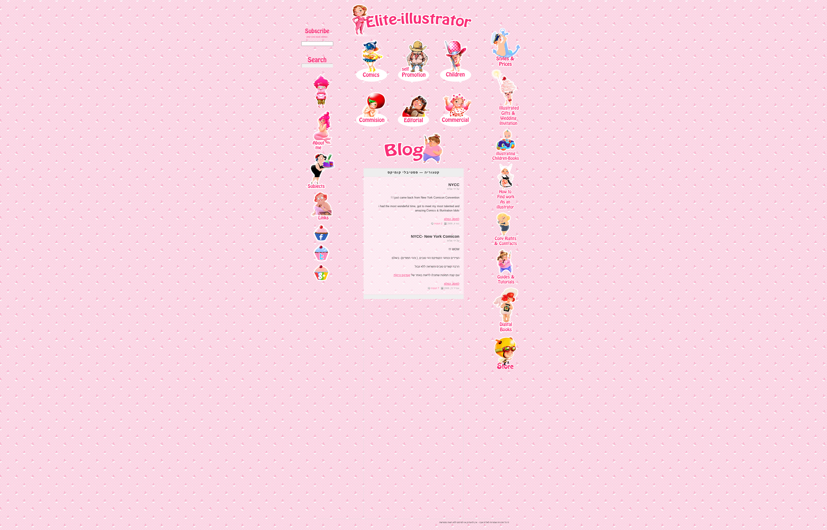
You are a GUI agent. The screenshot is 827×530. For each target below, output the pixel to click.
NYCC (453, 185)
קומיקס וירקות (402, 275)
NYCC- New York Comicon (435, 236)
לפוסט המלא (451, 219)
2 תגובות (438, 223)
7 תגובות (435, 288)
